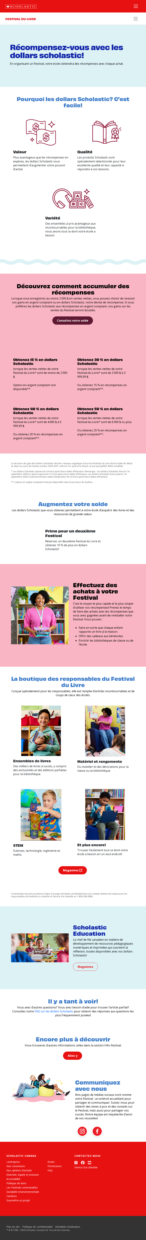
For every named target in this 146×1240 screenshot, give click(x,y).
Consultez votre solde (72, 320)
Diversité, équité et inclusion (22, 1174)
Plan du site (13, 1226)
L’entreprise (13, 1162)
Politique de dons (16, 1183)
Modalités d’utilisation (67, 1226)
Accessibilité (13, 1179)
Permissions (55, 1166)
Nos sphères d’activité (19, 1170)
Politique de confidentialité (37, 1226)
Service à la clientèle (86, 1167)
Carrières (11, 1196)
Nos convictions (15, 1166)
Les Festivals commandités (22, 1187)
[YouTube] (89, 1162)
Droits (51, 1162)
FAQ (50, 1170)
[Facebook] (83, 1162)
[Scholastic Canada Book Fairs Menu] (135, 18)
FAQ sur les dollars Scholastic (54, 1011)
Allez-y (72, 1056)
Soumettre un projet (18, 1200)
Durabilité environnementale (22, 1191)
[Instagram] (76, 1162)
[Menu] (136, 6)
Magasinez (71, 870)
